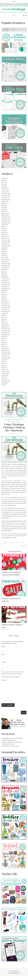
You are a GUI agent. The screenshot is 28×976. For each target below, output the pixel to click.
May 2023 (4, 253)
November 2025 (6, 196)
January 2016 (5, 327)
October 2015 (5, 332)
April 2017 (4, 298)
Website (4, 662)
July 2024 (4, 226)
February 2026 (5, 190)
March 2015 (5, 346)
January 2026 (5, 192)
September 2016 (6, 311)
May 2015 (4, 342)
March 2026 (5, 188)
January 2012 (5, 379)
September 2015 (6, 334)
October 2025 (5, 197)
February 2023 (5, 259)
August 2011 (5, 383)
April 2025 (4, 209)
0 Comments (23, 546)
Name (4, 646)
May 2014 (4, 365)
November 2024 (6, 219)
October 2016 (5, 309)
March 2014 (5, 369)
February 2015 (5, 348)
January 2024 (5, 238)
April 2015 (4, 344)
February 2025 (5, 213)
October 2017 (5, 286)
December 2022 (6, 263)
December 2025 (6, 194)
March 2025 (5, 211)
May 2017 (4, 296)
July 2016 (4, 315)
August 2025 (5, 201)
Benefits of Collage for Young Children (12, 742)
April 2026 (4, 186)
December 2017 (6, 282)
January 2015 (5, 350)
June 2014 (4, 363)
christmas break (17, 419)
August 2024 (5, 224)
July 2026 (4, 180)
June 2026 (4, 182)
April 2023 (4, 255)
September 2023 (6, 246)
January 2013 (5, 375)
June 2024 (4, 228)
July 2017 (4, 292)
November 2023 (6, 242)
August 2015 (5, 336)
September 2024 (6, 223)
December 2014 (6, 352)
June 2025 (4, 205)
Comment (4, 680)
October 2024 (5, 221)
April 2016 (4, 321)
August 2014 (5, 359)
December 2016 (6, 305)
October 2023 (5, 244)
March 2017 (5, 300)
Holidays (11, 421)
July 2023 (4, 249)
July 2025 (4, 203)
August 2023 (5, 248)
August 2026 (5, 178)
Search (23, 712)
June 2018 (4, 271)
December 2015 (6, 329)
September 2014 (6, 358)
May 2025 (4, 207)
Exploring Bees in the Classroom (10, 746)
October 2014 (5, 356)
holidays (17, 542)
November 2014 (6, 354)
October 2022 (5, 267)
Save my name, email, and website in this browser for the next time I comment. (12, 673)
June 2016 (4, 317)
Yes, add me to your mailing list (11, 677)
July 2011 (4, 385)
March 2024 (5, 234)
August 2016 (5, 313)
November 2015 (6, 331)
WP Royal (17, 973)
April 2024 (4, 232)
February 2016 (5, 325)
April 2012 (4, 377)
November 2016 (6, 307)
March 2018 (5, 276)
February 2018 (5, 278)
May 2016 (4, 319)
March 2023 (5, 257)
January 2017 (5, 304)
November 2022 (6, 265)
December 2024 (6, 217)
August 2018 (5, 269)
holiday (11, 542)
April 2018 (4, 275)
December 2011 (6, 381)
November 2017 (6, 284)
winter (22, 542)
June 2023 (4, 251)
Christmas (5, 542)
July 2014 (4, 361)
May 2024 (4, 230)
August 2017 (5, 290)
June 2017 (4, 294)
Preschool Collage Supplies (9, 740)
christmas (7, 419)
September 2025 (6, 199)
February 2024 (5, 236)
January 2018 (5, 280)
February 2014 (5, 371)
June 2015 (4, 340)
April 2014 (4, 367)
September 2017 (6, 288)
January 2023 (5, 261)
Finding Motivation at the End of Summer (12, 738)
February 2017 (5, 302)
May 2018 (4, 273)
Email (3, 654)
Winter (17, 421)
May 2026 (4, 184)
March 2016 (5, 323)
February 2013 (5, 373)
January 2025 (5, 215)
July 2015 (4, 338)
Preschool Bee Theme (8, 744)
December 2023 (6, 240)
